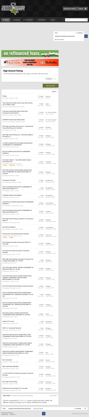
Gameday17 (49, 321)
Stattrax (6, 362)
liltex (47, 352)
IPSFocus (10, 412)
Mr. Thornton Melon (51, 112)
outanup (29, 400)
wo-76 (24, 402)
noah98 (47, 400)
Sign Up (81, 8)
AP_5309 (41, 400)
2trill (51, 400)
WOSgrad (6, 130)
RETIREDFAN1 (7, 182)
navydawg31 (18, 402)
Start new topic (50, 85)
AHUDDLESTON (36, 402)
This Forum (79, 19)
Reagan (29, 402)
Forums (6, 20)
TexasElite (7, 163)
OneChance (7, 323)
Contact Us (12, 414)
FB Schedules (29, 20)
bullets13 (48, 96)
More (53, 20)
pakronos (5, 400)
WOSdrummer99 (8, 115)
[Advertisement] (27, 36)
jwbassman (49, 382)
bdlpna (47, 104)
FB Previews (42, 20)
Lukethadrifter (8, 205)
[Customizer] (86, 9)
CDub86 (44, 402)
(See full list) (53, 395)
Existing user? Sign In (70, 8)
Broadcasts (16, 20)
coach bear (7, 235)
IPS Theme (4, 412)
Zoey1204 (35, 400)
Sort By (54, 91)
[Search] (86, 19)
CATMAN (48, 211)
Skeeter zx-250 (8, 330)
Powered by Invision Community (80, 413)
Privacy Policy (4, 414)
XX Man (6, 98)
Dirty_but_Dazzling (9, 106)
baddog (11, 402)
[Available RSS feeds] (85, 408)
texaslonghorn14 (14, 400)
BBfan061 (6, 402)
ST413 (47, 314)
